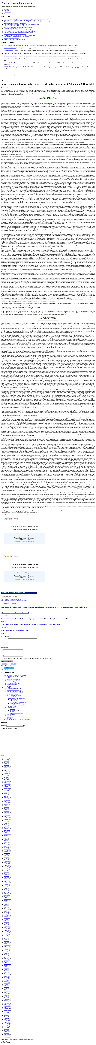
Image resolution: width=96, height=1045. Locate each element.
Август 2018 (7, 885)
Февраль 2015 (7, 942)
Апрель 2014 (7, 955)
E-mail (2, 653)
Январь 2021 (7, 846)
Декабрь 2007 (7, 1037)
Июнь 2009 (6, 1014)
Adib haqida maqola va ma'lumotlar (15, 676)
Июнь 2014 (6, 953)
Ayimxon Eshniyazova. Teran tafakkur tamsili (15, 613)
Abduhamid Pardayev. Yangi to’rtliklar (13, 28)
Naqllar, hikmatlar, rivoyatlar (16, 713)
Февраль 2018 (7, 893)
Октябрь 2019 (7, 866)
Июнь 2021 (6, 839)
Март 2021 (6, 843)
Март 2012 (6, 989)
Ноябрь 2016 (7, 914)
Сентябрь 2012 (7, 981)
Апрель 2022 (7, 826)
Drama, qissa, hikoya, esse (13, 682)
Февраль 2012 (7, 991)
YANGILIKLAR (8, 715)
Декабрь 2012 (7, 977)
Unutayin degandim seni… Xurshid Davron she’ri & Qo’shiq (18, 30)
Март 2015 (6, 941)
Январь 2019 (7, 878)
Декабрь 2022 (7, 815)
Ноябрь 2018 (7, 881)
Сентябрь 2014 (7, 949)
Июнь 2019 (6, 872)
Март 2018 (6, 892)
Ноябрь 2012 (7, 978)
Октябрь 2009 (7, 1008)
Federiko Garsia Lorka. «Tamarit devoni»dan (14, 39)
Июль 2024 (6, 790)
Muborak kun (10, 717)
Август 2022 (7, 820)
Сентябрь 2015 (7, 932)
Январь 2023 (7, 813)
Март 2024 (6, 796)
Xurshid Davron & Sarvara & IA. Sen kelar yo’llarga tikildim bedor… (20, 31)
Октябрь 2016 (7, 915)
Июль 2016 (6, 919)
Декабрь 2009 (7, 1006)
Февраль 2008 (7, 1034)
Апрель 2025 (7, 778)
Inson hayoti (12, 709)
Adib (5, 87)
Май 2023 (6, 808)
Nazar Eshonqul (8, 598)
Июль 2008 (6, 1027)
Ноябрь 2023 (7, 801)
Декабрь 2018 (7, 880)
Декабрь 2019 (7, 863)
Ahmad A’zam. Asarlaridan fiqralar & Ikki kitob (15, 34)
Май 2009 (6, 1015)
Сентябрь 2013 (7, 965)
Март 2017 (6, 908)
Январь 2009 (7, 1019)
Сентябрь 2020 (7, 851)
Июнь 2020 (6, 855)
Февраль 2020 (7, 861)
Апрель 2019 (7, 874)
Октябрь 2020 (7, 850)
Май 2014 (6, 954)
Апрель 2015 (7, 939)
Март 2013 (6, 973)
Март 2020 (6, 859)
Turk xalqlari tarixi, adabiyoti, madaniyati (19, 696)
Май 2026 (6, 762)
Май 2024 (6, 793)
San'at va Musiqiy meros (15, 700)
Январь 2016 (7, 927)
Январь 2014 (7, 960)
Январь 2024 (7, 798)
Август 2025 (7, 774)
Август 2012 (7, 983)
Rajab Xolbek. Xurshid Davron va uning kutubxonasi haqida (18, 27)
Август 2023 (7, 805)
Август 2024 (7, 789)
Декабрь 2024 (7, 784)
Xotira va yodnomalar (15, 703)
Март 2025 (6, 780)
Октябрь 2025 (7, 771)
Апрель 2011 (7, 996)
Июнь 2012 (6, 985)
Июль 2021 (6, 838)
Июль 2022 (6, 821)
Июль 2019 (6, 870)
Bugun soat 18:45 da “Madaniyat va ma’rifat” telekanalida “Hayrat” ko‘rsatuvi (22, 20)
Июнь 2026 (6, 761)
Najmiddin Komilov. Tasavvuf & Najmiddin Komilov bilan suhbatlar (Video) (22, 24)
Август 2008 (7, 1026)
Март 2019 (6, 876)
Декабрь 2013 (7, 961)
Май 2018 (6, 889)
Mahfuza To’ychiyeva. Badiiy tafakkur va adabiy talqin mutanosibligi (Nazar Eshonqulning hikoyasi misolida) (35, 619)
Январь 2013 (7, 976)
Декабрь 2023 (7, 800)
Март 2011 (6, 997)
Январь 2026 (7, 767)
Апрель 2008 (7, 1031)
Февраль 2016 (7, 926)
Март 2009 (6, 1016)
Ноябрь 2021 (7, 832)
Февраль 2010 (7, 1003)
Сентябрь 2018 (7, 884)
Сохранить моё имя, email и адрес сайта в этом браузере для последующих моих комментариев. (26, 658)
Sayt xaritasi (6, 10)
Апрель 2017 (7, 907)
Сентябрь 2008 (7, 1025)
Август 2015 (7, 934)
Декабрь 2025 (7, 769)
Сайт (2, 655)
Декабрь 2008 (7, 1020)
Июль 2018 (6, 886)
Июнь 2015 (6, 937)
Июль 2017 (6, 903)
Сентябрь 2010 (7, 1000)
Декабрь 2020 (7, 847)
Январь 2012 (7, 992)
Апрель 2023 (7, 809)
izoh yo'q (33, 87)
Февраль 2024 (7, 797)
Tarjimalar (9, 686)
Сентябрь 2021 (7, 835)
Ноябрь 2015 (7, 930)
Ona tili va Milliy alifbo (15, 699)
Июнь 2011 (6, 995)
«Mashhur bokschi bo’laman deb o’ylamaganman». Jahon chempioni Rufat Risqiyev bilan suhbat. (27, 21)
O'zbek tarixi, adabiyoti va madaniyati (16, 87)
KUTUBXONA (7, 687)
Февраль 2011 (7, 999)
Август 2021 (7, 836)
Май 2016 (6, 922)
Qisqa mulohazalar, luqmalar (13, 683)
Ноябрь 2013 (7, 962)
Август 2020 (7, 853)
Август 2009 (7, 1011)
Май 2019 (6, 873)
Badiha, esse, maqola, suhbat (13, 679)
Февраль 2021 (7, 844)
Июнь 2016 (6, 920)
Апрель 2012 (7, 988)
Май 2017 (6, 905)
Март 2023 (6, 811)
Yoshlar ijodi (13, 706)
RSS (5, 13)
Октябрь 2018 (7, 882)
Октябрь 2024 (7, 786)
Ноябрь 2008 (7, 1022)
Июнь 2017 (6, 904)
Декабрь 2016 (7, 912)
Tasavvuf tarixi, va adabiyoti (16, 692)
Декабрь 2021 (7, 831)
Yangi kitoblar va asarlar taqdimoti (18, 705)
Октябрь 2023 (7, 803)
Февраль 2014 (7, 958)
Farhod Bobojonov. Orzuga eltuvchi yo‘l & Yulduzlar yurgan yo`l (19, 35)
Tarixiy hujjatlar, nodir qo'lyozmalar (18, 702)
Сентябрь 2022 (7, 819)
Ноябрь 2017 (7, 897)
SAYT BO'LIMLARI (9, 668)
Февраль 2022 (7, 828)
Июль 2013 (6, 968)
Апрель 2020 (7, 858)
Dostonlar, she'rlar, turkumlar (13, 680)
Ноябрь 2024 (7, 785)
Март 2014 (6, 957)
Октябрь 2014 (7, 947)
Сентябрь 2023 (7, 804)
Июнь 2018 (6, 888)
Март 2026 (6, 765)
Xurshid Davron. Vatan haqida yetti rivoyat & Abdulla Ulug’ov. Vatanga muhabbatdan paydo (26, 19)
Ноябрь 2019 (7, 865)
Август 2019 (7, 869)
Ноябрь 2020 (7, 849)
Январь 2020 (7, 862)
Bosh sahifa (6, 9)
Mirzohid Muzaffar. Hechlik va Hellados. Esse (15, 23)
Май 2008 (6, 1030)
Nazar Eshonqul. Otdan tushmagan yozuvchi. (15, 630)
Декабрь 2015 (7, 928)
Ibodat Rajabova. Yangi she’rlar (11, 38)
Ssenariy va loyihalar (11, 684)
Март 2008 (6, 1033)
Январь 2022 (7, 830)
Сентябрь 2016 (7, 916)
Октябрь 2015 (7, 931)
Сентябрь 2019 (7, 868)
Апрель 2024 (7, 794)
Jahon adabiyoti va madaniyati (14, 695)
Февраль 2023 (7, 812)
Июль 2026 (6, 759)
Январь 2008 (7, 1035)
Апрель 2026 (7, 763)
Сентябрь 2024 (7, 788)
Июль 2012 (6, 984)
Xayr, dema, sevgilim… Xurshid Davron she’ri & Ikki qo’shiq (18, 32)
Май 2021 (6, 840)
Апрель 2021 (7, 842)
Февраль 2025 (7, 781)
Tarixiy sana (9, 718)
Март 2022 (6, 827)
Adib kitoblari (10, 677)
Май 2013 (6, 970)
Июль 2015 (6, 935)
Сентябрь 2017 (7, 900)
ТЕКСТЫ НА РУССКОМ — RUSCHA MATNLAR (17, 719)
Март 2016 (6, 924)
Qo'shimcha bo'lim (11, 707)
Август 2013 (7, 966)
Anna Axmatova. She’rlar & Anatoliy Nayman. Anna (16, 36)
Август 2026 (7, 758)
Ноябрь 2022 (7, 816)
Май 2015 (6, 938)
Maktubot (12, 711)
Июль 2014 (6, 951)
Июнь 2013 (6, 969)
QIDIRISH (6, 669)
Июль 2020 (6, 854)
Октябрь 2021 (7, 834)
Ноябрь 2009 (7, 1007)
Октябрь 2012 (7, 980)
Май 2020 (6, 857)
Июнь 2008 (6, 1029)
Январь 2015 (7, 943)
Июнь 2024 (6, 792)
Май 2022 (6, 824)
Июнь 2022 (6, 823)
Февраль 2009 (7, 1018)
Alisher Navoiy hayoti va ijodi (14, 688)
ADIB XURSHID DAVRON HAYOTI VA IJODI (16, 675)
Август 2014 (7, 950)
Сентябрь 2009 (7, 1010)
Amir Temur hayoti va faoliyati (14, 690)
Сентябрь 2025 (7, 773)
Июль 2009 (6, 1012)
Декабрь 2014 (7, 945)
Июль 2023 (6, 807)
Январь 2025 (7, 782)
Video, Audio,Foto (11, 714)
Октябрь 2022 (7, 817)
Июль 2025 (6, 775)
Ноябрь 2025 (7, 770)
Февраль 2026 (7, 766)
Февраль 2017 (7, 909)
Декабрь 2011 (7, 993)
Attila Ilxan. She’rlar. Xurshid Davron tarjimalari (15, 25)
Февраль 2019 (7, 877)
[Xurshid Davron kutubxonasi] (16, 3)
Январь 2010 (7, 1004)
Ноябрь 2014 (7, 946)
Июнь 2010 (6, 1002)
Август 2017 (7, 901)
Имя (2, 650)
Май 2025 (6, 777)
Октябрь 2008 (7, 1023)
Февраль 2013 (7, 974)
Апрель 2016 (7, 923)
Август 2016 (7, 918)
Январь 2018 (7, 895)
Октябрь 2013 (7, 964)
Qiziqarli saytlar (7, 12)
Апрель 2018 (7, 891)
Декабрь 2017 (7, 896)
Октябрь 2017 (7, 899)
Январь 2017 (7, 911)
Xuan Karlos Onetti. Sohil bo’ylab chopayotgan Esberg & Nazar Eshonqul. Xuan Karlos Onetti (30, 624)
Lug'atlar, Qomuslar (14, 710)
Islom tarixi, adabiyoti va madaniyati (15, 691)
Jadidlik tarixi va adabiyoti (13, 694)
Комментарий (4, 647)
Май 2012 (6, 987)
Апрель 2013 (7, 972)
